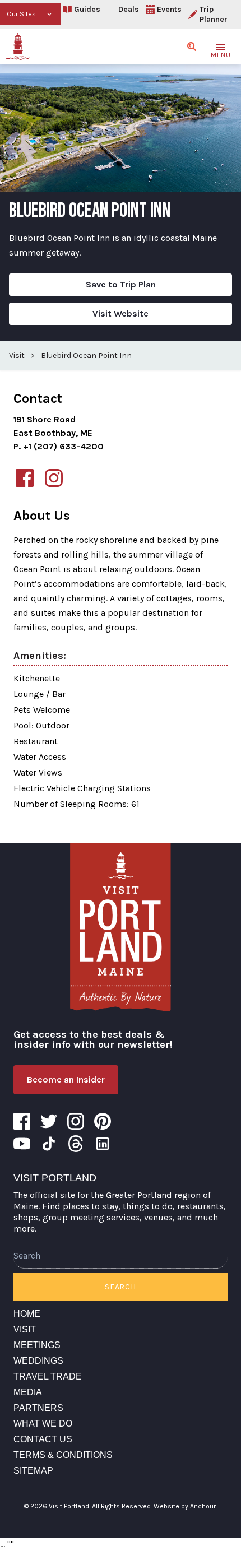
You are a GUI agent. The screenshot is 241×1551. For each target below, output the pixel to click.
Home (26, 1313)
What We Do (42, 1423)
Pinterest (102, 1121)
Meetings (37, 1345)
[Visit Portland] (18, 46)
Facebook (22, 1121)
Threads (75, 1143)
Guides (87, 9)
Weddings (38, 1361)
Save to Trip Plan (121, 284)
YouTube (22, 1143)
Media (27, 1392)
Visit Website (120, 313)
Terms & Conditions (63, 1455)
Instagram (75, 1121)
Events (169, 9)
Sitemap (33, 1470)
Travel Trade (47, 1376)
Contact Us (42, 1439)
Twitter (49, 1121)
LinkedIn (102, 1143)
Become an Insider (66, 1079)
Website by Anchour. (185, 1506)
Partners (38, 1408)
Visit (24, 1329)
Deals (128, 9)
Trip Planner (214, 14)
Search (120, 1287)
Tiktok (49, 1143)
